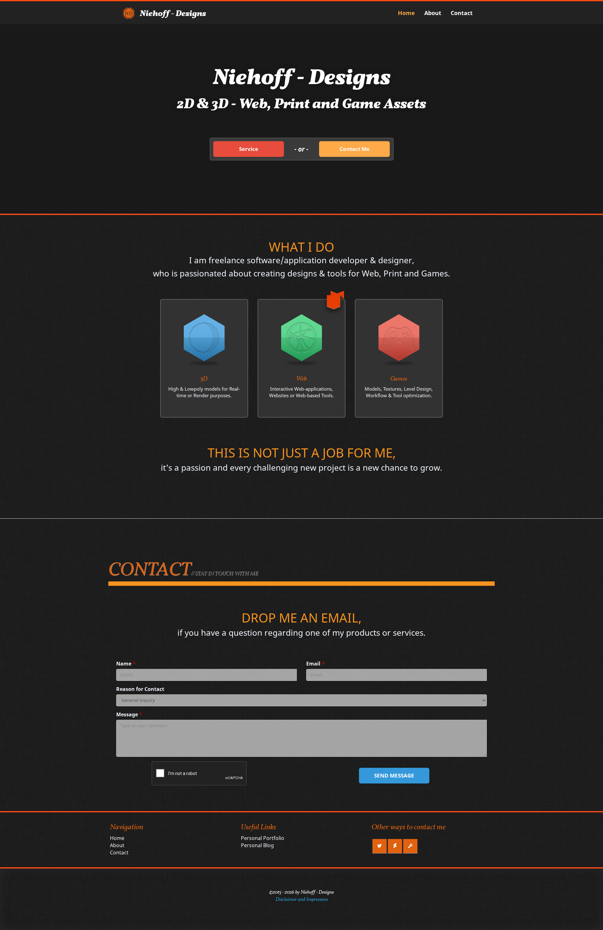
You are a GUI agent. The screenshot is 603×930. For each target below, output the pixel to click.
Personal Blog (257, 845)
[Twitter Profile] (379, 846)
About (432, 13)
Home (406, 13)
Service (248, 148)
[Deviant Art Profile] (395, 846)
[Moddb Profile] (410, 846)
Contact (462, 13)
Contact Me (355, 148)
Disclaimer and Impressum (301, 899)
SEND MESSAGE (394, 775)
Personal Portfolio (262, 838)
